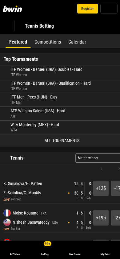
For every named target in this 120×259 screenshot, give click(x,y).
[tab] (18, 41)
